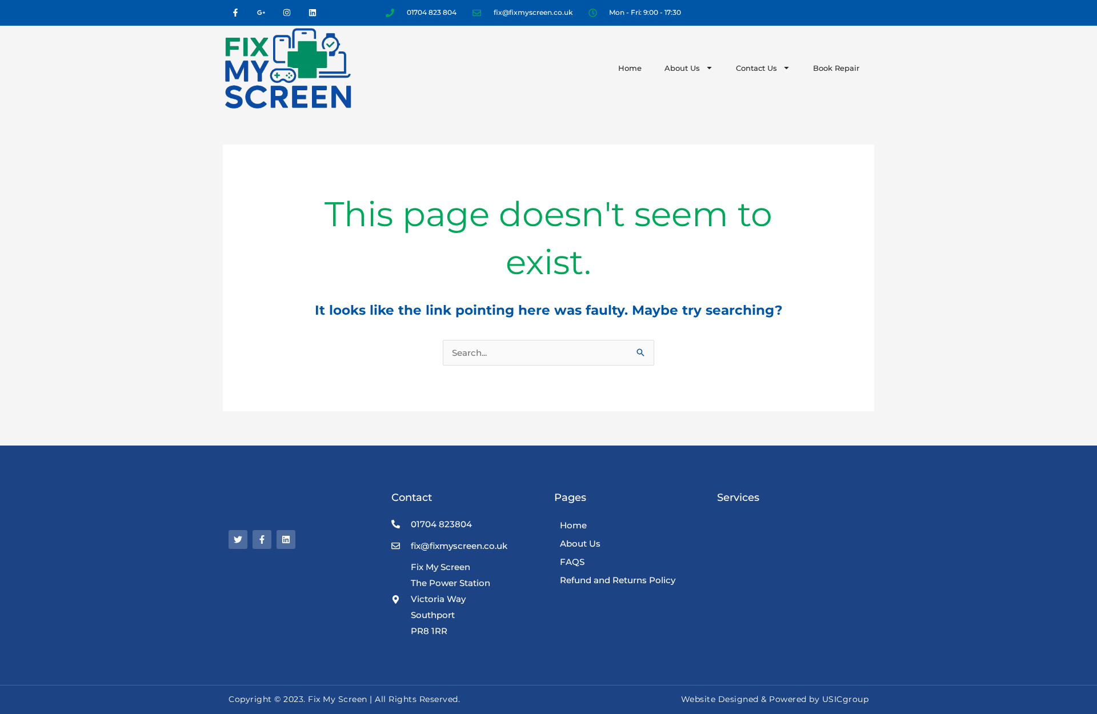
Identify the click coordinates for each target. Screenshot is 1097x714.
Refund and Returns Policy (617, 580)
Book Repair (836, 68)
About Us (682, 68)
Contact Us (756, 68)
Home (630, 68)
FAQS (572, 561)
